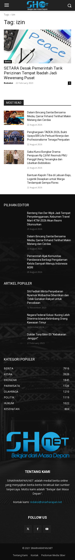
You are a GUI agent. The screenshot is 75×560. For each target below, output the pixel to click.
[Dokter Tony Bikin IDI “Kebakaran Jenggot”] (14, 340)
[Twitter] (28, 529)
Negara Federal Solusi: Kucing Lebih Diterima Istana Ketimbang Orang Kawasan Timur (48, 318)
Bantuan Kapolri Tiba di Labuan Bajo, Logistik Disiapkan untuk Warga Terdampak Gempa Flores (49, 179)
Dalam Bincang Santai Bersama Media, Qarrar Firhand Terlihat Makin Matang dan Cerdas (49, 116)
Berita (8, 61)
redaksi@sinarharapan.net (46, 502)
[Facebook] (37, 529)
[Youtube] (47, 529)
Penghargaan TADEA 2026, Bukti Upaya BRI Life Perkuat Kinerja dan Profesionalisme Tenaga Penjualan (48, 136)
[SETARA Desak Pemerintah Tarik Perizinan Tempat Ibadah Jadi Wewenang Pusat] (37, 46)
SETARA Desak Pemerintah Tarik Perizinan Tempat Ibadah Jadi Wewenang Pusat (33, 73)
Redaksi (8, 82)
